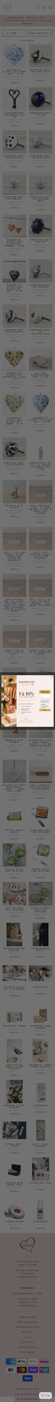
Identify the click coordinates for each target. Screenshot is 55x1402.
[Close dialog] (52, 677)
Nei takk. (45, 710)
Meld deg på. (45, 692)
